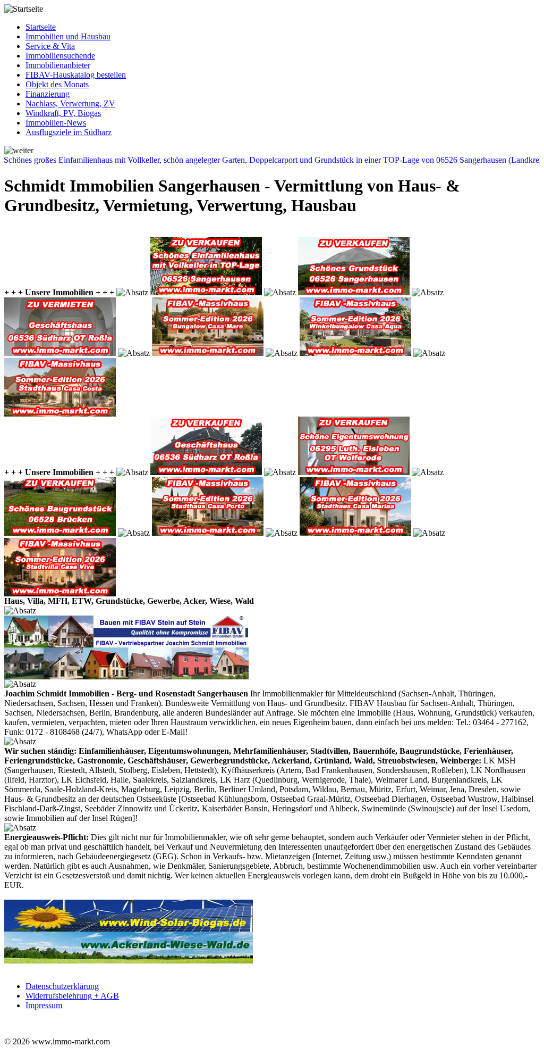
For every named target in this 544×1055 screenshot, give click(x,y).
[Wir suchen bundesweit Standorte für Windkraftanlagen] (128, 928)
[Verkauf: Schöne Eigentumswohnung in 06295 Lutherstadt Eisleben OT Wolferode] (354, 472)
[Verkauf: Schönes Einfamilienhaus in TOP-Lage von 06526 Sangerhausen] (206, 292)
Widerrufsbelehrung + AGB (72, 995)
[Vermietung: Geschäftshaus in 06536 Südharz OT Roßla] (60, 353)
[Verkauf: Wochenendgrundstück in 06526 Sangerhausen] (354, 292)
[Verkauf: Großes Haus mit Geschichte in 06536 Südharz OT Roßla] (206, 472)
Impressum (44, 1005)
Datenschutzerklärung (62, 986)
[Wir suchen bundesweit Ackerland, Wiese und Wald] (128, 960)
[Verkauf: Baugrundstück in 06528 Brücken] (60, 532)
